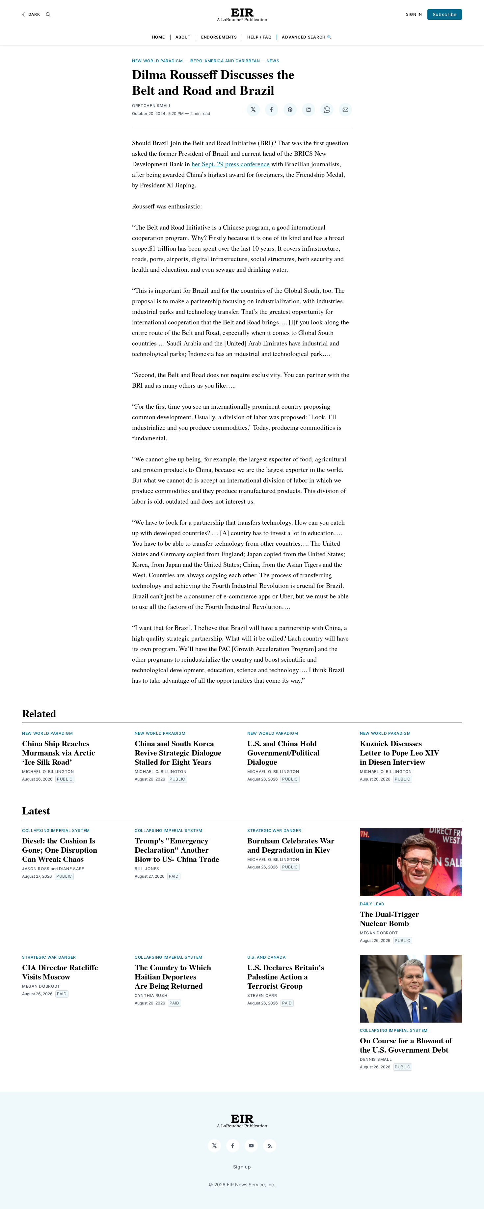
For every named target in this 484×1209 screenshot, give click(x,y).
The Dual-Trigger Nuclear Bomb (389, 918)
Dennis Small (376, 1059)
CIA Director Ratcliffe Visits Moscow (60, 971)
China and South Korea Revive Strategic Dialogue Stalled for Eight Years (178, 752)
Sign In (414, 14)
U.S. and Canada (266, 957)
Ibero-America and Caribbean (225, 60)
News (273, 60)
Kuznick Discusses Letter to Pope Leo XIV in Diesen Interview (399, 752)
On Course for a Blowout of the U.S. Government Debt (406, 1044)
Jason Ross (36, 868)
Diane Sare (71, 868)
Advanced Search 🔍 (307, 37)
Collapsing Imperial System (56, 830)
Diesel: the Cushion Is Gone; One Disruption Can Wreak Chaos (59, 850)
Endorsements (219, 37)
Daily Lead (372, 903)
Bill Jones (147, 868)
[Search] (48, 14)
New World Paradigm (157, 60)
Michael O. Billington (48, 771)
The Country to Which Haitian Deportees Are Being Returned (173, 976)
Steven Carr (262, 995)
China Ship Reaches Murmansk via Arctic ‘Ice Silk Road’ (58, 752)
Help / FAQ (259, 37)
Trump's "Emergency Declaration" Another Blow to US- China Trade (177, 850)
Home (158, 37)
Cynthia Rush (151, 995)
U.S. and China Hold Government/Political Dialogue (283, 752)
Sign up (242, 1166)
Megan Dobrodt (379, 932)
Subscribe (445, 14)
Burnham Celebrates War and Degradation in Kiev (291, 845)
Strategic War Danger (274, 830)
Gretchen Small (152, 105)
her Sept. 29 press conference (231, 163)
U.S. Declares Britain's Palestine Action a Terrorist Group (285, 976)
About (183, 37)
